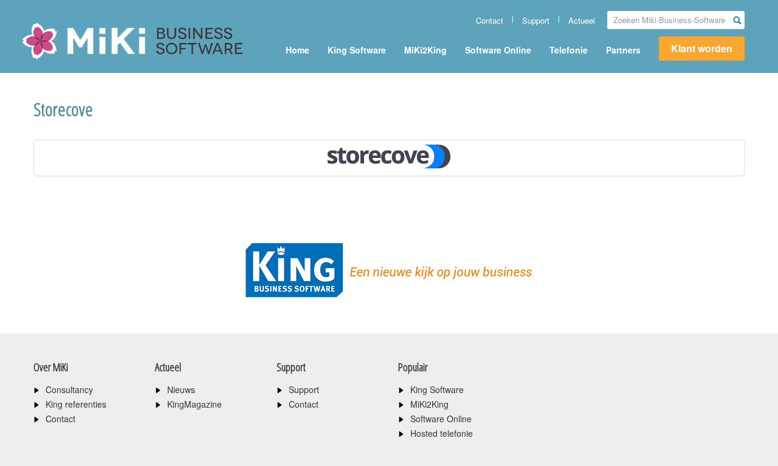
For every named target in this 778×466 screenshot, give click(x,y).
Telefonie (568, 50)
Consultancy (69, 389)
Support (535, 20)
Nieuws (181, 389)
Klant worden (701, 48)
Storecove (63, 109)
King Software (357, 50)
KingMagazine (194, 404)
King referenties (76, 404)
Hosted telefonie (441, 433)
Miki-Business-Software (81, 62)
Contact (489, 20)
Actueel (581, 20)
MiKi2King (425, 50)
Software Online (498, 50)
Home (297, 50)
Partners (623, 50)
